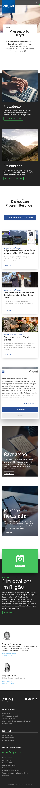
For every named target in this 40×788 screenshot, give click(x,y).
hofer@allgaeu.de (7, 681)
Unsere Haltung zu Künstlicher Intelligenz (15, 773)
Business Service (7, 724)
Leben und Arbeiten (8, 738)
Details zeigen (29, 404)
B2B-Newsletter (7, 760)
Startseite (9, 27)
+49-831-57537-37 (8, 655)
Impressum (5, 776)
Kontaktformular (7, 758)
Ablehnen (20, 415)
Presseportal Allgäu (8, 763)
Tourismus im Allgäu (8, 718)
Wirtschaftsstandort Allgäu (10, 716)
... (16, 27)
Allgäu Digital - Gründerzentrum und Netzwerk (16, 721)
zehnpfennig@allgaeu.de (9, 653)
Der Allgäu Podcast (8, 740)
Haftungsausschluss (8, 768)
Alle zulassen (20, 409)
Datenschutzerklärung (9, 765)
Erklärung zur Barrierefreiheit (11, 770)
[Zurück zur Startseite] (20, 6)
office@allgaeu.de (11, 752)
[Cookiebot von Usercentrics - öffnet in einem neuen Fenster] (29, 371)
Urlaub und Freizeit (8, 735)
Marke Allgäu (6, 713)
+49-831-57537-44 (8, 683)
